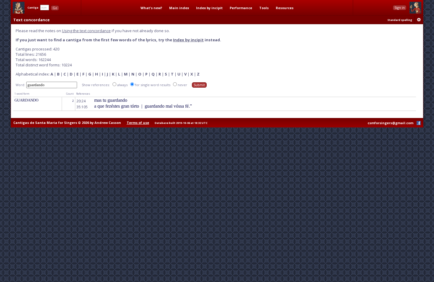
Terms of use (138, 122)
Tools (264, 8)
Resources (284, 8)
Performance (241, 8)
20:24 (81, 101)
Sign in (399, 7)
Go (55, 8)
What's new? (151, 8)
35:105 (82, 106)
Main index (179, 8)
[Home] (19, 8)
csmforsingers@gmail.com (390, 123)
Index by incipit (209, 8)
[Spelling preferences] (419, 20)
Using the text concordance (86, 30)
